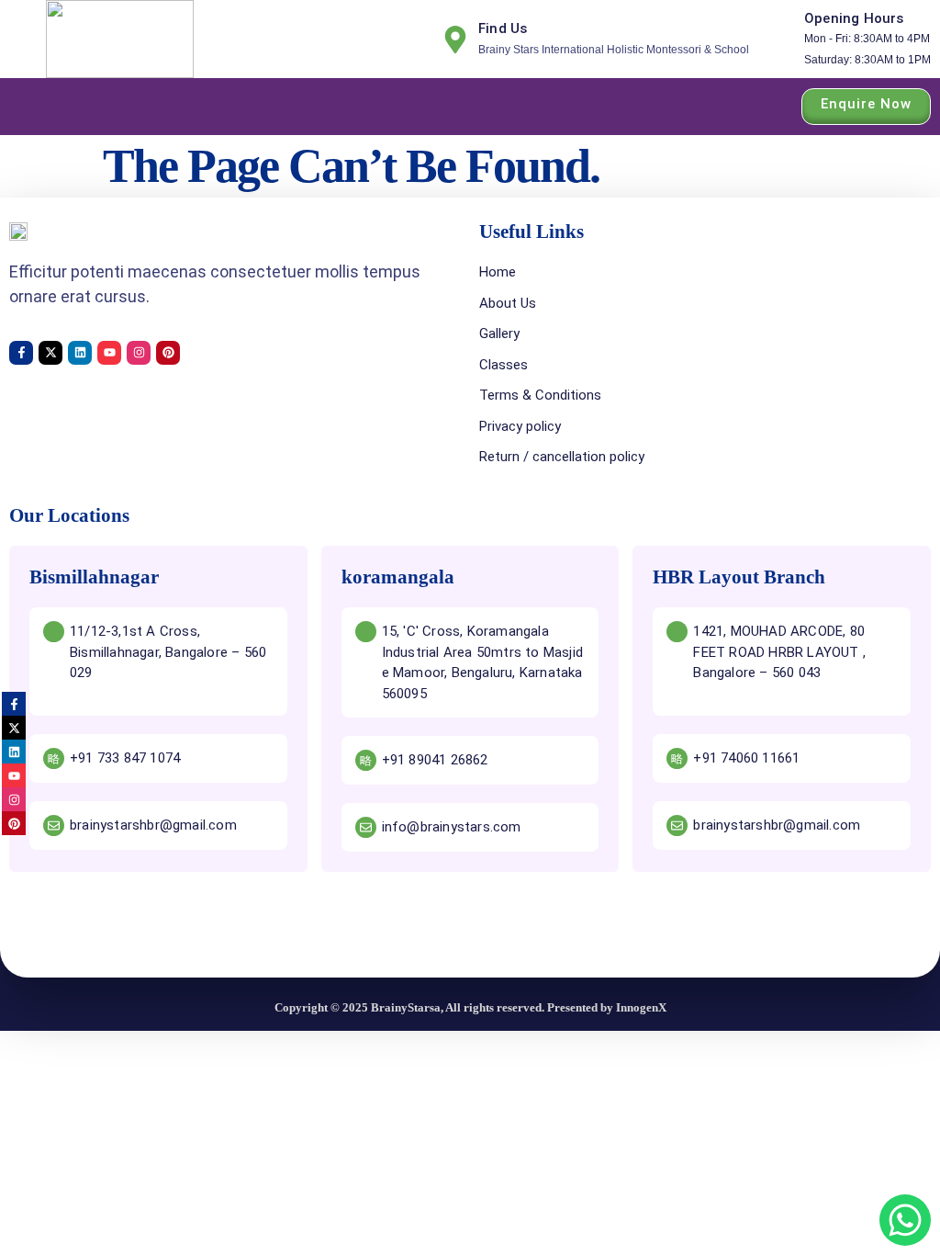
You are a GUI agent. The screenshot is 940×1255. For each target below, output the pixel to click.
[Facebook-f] (21, 353)
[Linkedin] (80, 353)
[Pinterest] (168, 353)
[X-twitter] (50, 353)
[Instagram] (139, 353)
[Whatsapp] (905, 1220)
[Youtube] (109, 353)
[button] (25, 106)
